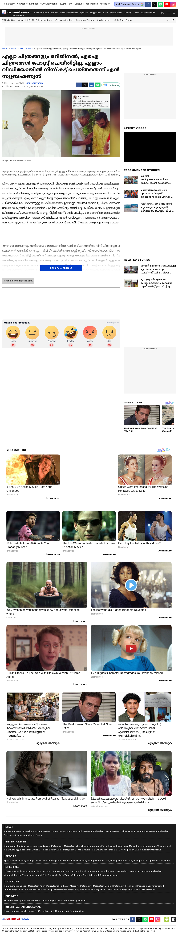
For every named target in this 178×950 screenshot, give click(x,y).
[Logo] (17, 13)
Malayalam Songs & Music (76, 850)
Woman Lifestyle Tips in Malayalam (22, 875)
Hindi (86, 3)
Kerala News (112, 831)
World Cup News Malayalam (155, 860)
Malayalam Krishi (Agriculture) (43, 886)
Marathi (94, 3)
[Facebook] (148, 4)
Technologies (49, 900)
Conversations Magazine (65, 889)
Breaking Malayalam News (36, 831)
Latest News (42, 12)
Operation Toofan (84, 20)
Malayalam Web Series (158, 846)
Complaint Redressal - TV (122, 928)
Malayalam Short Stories (38, 889)
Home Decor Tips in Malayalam (146, 871)
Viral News (36, 835)
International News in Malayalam (152, 831)
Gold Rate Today (123, 20)
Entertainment (69, 12)
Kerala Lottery (104, 20)
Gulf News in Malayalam (16, 835)
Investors (170, 928)
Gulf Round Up (60, 911)
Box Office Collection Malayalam (44, 850)
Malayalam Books (102, 886)
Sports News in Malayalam (17, 860)
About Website (11, 928)
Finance (82, 900)
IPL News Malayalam (128, 860)
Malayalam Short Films (76, 846)
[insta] (173, 4)
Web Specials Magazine (119, 889)
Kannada (33, 3)
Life (105, 12)
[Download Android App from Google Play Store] (167, 919)
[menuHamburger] (168, 13)
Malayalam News (12, 831)
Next (173, 20)
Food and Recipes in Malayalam (82, 871)
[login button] (163, 13)
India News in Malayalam (91, 831)
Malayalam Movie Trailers (131, 846)
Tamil (70, 3)
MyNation (105, 3)
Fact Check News (67, 900)
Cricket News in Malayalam (47, 860)
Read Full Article (61, 268)
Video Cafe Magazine (145, 889)
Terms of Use (37, 928)
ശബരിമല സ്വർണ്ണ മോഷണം (18, 281)
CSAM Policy (66, 928)
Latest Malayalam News (64, 831)
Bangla (78, 3)
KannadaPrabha (48, 3)
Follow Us (114, 85)
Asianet (15, 919)
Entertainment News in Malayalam (44, 846)
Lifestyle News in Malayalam (19, 871)
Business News (12, 900)
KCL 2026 (32, 20)
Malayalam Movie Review (103, 846)
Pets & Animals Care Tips (56, 875)
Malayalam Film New (14, 846)
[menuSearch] (174, 13)
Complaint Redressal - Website (90, 928)
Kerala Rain (46, 20)
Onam (21, 20)
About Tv (24, 928)
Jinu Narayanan (34, 83)
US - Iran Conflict (63, 20)
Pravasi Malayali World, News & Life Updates (27, 911)
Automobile (148, 12)
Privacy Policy (52, 928)
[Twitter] (154, 4)
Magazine (95, 12)
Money (127, 12)
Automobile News (31, 900)
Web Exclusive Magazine (92, 889)
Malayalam (9, 3)
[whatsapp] (160, 4)
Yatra (136, 12)
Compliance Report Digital (150, 928)
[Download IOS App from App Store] (173, 919)
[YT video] (167, 4)
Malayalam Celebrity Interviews (144, 850)
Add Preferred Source (127, 4)
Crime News (127, 831)
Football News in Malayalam (77, 860)
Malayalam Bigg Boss (14, 850)
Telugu (62, 3)
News (54, 12)
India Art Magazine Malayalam (76, 886)
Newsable (22, 3)
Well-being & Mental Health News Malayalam (94, 875)
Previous (168, 20)
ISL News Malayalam (105, 860)
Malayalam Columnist (124, 886)
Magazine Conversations (150, 886)
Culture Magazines (13, 889)
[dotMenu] (160, 13)
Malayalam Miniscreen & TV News (109, 850)
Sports (84, 12)
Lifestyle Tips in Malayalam (49, 871)
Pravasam (116, 12)
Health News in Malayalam (114, 871)
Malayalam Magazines (15, 886)
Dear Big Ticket (77, 911)
